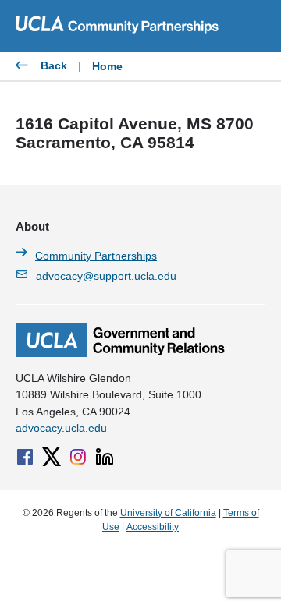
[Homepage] (120, 353)
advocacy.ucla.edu (61, 428)
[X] (51, 456)
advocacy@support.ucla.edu (106, 276)
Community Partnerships (96, 255)
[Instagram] (78, 456)
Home (107, 66)
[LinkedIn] (104, 456)
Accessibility (152, 526)
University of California (168, 512)
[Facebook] (25, 456)
